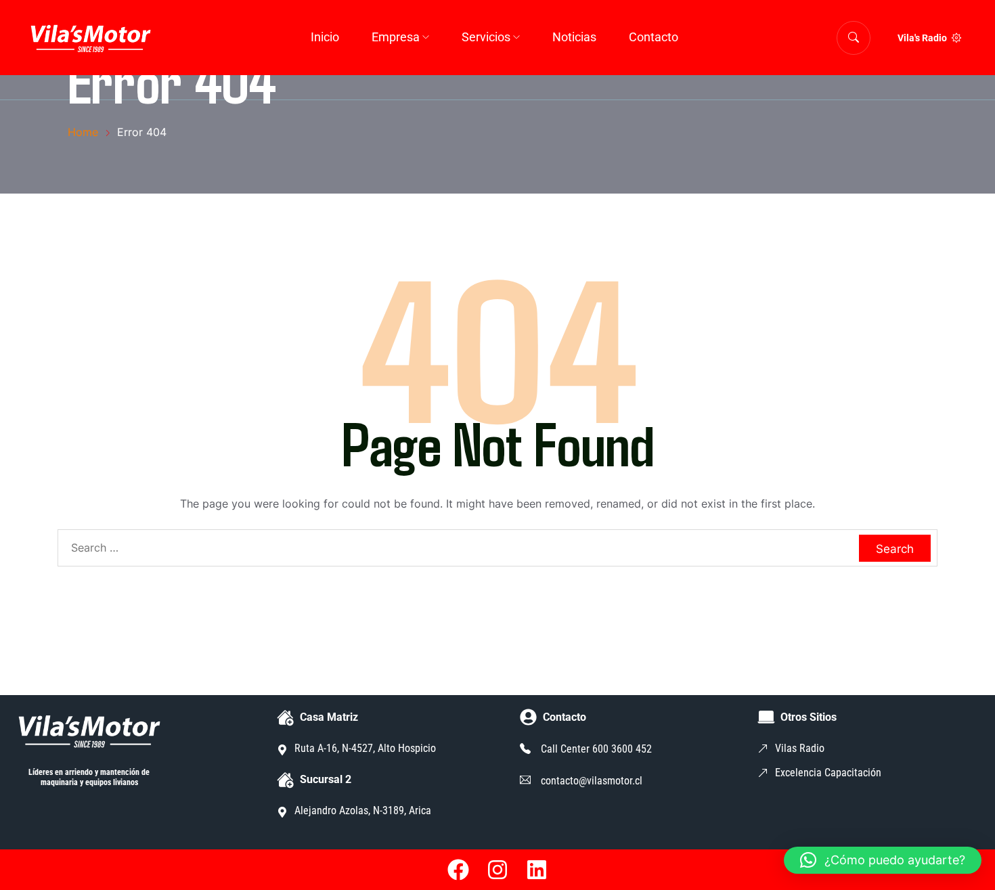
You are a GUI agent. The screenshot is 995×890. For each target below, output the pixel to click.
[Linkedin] (536, 869)
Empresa (396, 37)
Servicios (486, 37)
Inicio (325, 37)
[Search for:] (497, 547)
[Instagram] (497, 869)
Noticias (574, 37)
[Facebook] (459, 869)
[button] (882, 860)
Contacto (653, 37)
